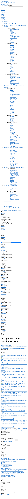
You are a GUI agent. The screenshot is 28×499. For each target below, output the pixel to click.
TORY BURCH (14, 163)
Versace (12, 42)
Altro (2, 280)
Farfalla (12, 106)
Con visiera (13, 114)
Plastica (12, 60)
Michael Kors (13, 38)
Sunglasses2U (4, 2)
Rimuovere (8, 251)
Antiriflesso (13, 76)
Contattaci (3, 469)
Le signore (3, 251)
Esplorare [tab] (3, 462)
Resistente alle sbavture (15, 144)
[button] (14, 7)
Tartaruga (12, 73)
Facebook (6, 441)
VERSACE (13, 164)
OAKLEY (12, 156)
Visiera (11, 50)
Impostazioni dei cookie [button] (10, 461)
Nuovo (22, 346)
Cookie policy (16, 459)
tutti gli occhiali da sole (6, 465)
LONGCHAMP (14, 174)
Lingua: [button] (2, 14)
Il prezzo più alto (14, 195)
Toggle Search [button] (11, 2)
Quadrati (12, 49)
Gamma (3, 346)
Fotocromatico (13, 80)
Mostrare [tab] (3, 458)
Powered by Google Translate (8, 476)
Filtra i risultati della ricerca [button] (8, 494)
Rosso (11, 128)
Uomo (2, 253)
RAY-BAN (13, 161)
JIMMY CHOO (14, 173)
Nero (11, 64)
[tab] (14, 212)
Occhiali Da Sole (8, 206)
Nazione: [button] (3, 10)
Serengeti (12, 40)
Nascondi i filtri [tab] (17, 210)
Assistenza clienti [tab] (5, 466)
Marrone (3, 298)
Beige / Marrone (5, 260)
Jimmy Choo (13, 97)
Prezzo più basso (14, 196)
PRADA (12, 160)
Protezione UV (13, 84)
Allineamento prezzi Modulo (13, 469)
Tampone (3, 325)
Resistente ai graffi (14, 83)
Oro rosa (12, 129)
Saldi (11, 198)
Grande (3, 332)
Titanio (11, 61)
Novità (11, 192)
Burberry (12, 32)
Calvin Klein (13, 33)
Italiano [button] (2, 15)
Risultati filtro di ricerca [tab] (7, 210)
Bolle (11, 31)
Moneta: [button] (3, 17)
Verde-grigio (4, 301)
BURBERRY (13, 153)
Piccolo (3, 334)
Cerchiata (3, 288)
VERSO (12, 166)
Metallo (12, 57)
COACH (12, 154)
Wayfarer (12, 52)
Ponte (2, 323)
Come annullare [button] (11, 475)
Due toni (12, 133)
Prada (11, 39)
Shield (11, 53)
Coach (11, 35)
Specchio (12, 78)
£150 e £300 (13, 189)
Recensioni (10, 459)
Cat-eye (12, 108)
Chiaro (11, 67)
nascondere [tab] (7, 458)
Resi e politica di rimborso (11, 471)
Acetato (12, 56)
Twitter (11, 441)
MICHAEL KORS (14, 175)
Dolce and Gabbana (15, 36)
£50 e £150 (12, 188)
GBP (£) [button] (3, 18)
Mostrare (3, 213)
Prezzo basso (8, 348)
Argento (12, 71)
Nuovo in (18, 346)
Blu (11, 66)
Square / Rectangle (5, 281)
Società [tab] (2, 457)
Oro (11, 69)
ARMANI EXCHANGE (13, 151)
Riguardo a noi (4, 459)
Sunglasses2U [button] (5, 5)
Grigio (11, 70)
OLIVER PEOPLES (12, 158)
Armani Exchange (14, 29)
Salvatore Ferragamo (15, 99)
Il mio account (4, 1)
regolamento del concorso (12, 472)
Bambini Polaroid (14, 199)
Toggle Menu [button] (4, 19)
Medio (2, 333)
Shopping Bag (4, 4)
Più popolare (13, 194)
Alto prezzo (22, 348)
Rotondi (12, 47)
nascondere (3, 216)
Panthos (12, 46)
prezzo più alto (15, 348)
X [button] (1, 5)
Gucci (11, 95)
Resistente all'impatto (15, 77)
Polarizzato (12, 81)
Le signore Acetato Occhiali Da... (12, 207)
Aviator (12, 45)
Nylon (11, 59)
